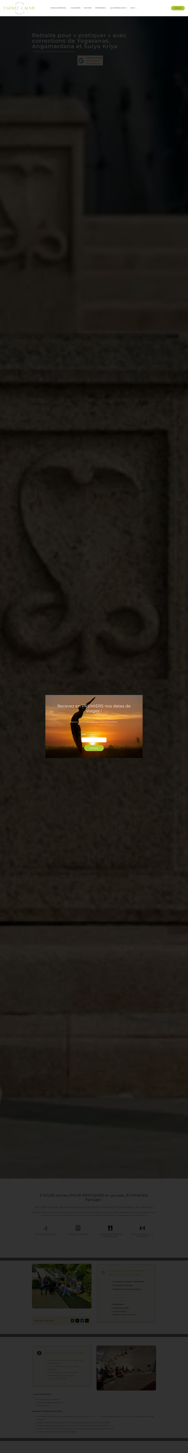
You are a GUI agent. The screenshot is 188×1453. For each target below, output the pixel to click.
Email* (83, 734)
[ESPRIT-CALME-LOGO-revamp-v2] (19, 2)
